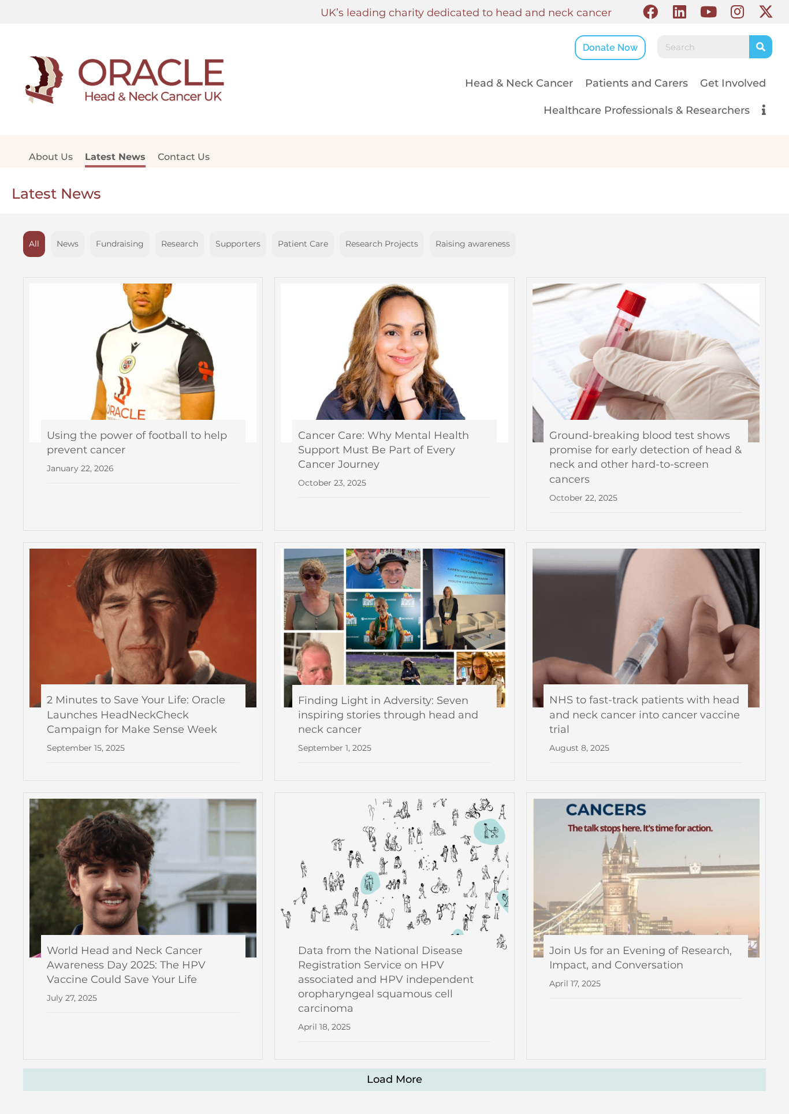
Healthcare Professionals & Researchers (647, 110)
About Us (51, 156)
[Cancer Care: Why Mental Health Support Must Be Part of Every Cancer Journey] (394, 404)
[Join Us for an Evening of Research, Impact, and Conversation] (646, 926)
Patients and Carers (636, 83)
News (68, 244)
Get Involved (733, 83)
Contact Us (184, 156)
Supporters (237, 244)
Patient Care (303, 244)
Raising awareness (473, 244)
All (34, 244)
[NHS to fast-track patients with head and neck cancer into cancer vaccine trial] (646, 661)
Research (179, 244)
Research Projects (381, 244)
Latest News (115, 156)
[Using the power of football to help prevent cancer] (143, 404)
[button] (650, 11)
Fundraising (120, 244)
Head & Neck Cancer (519, 83)
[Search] (760, 46)
